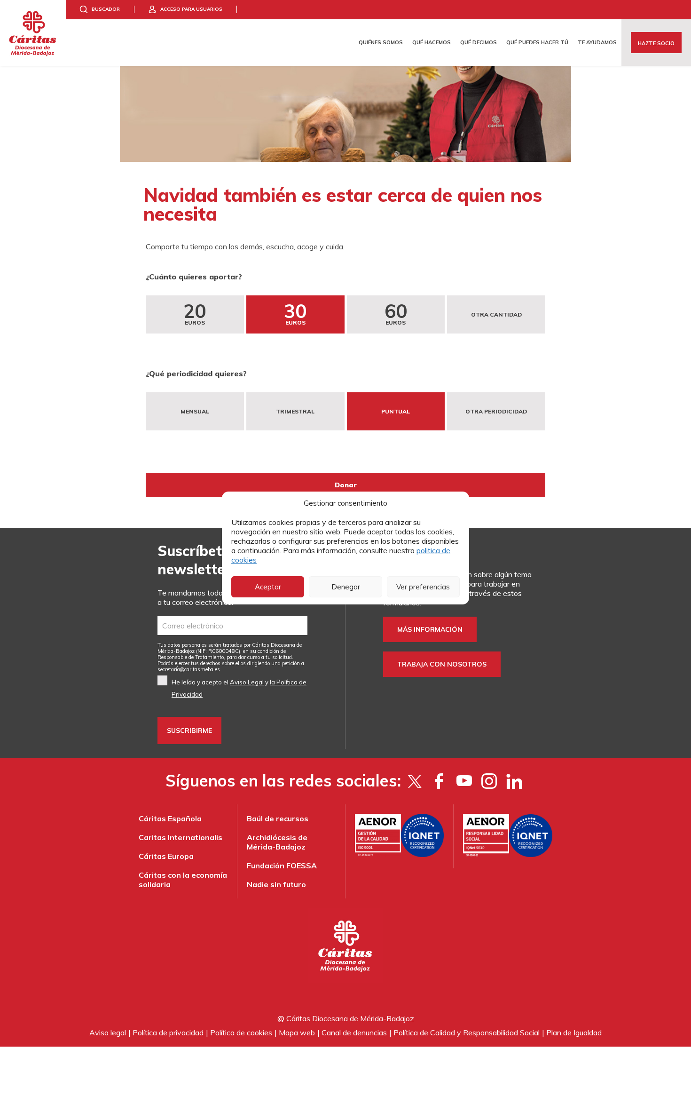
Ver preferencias (423, 586)
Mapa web (297, 1032)
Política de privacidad (168, 1032)
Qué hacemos (431, 42)
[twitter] (414, 781)
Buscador (106, 9)
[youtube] (464, 781)
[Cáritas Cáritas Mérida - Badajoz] (33, 33)
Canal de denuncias (354, 1032)
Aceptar (268, 586)
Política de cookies (241, 1032)
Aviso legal (107, 1032)
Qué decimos (478, 42)
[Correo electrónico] (232, 625)
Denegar (345, 586)
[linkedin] (514, 781)
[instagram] (489, 781)
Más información (430, 629)
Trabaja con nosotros (442, 664)
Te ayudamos (597, 42)
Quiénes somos (381, 42)
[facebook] (439, 781)
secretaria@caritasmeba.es (188, 669)
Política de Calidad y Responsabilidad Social (466, 1032)
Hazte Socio (656, 43)
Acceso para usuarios (191, 9)
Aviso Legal (247, 682)
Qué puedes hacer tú (537, 42)
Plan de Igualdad (574, 1032)
